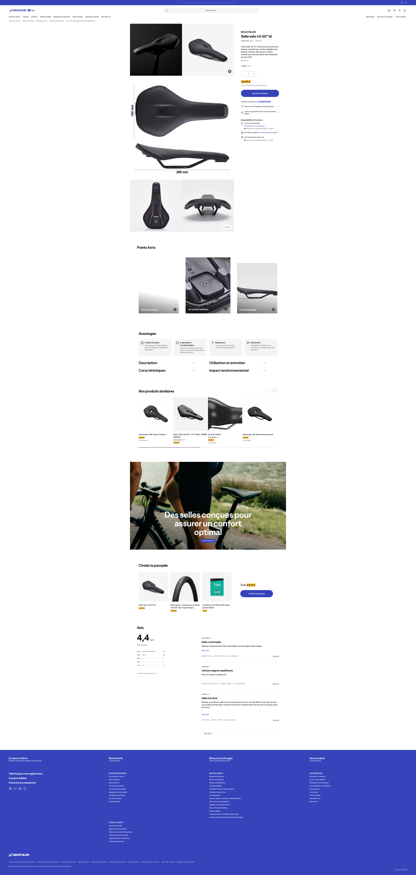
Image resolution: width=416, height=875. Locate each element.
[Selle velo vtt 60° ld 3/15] (182, 128)
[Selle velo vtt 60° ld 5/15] (208, 206)
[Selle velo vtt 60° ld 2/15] (156, 50)
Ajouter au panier (260, 93)
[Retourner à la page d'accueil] (22, 10)
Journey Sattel (214, 434)
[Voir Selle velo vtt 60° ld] (153, 587)
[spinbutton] (248, 74)
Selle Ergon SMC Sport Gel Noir (152, 434)
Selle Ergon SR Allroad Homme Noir (258, 434)
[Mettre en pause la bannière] (402, 2)
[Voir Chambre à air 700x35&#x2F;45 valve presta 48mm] (217, 587)
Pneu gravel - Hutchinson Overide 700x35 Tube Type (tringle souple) (185, 606)
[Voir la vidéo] (229, 71)
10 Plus (227, 227)
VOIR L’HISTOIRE (208, 541)
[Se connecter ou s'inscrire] (399, 10)
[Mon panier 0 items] (404, 10)
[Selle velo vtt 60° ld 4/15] (156, 206)
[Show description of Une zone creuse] (175, 309)
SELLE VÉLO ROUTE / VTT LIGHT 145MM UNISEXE (190, 435)
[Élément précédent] (268, 390)
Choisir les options (257, 594)
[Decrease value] (243, 74)
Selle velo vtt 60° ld (147, 605)
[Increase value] (254, 74)
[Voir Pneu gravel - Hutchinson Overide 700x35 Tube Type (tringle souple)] (185, 587)
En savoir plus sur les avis (146, 673)
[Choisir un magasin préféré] (389, 10)
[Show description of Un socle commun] (226, 309)
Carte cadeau (400, 17)
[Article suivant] (274, 390)
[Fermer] (405, 2)
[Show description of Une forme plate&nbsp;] (273, 309)
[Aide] (394, 10)
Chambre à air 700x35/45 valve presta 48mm (216, 606)
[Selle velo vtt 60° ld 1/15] (208, 50)
